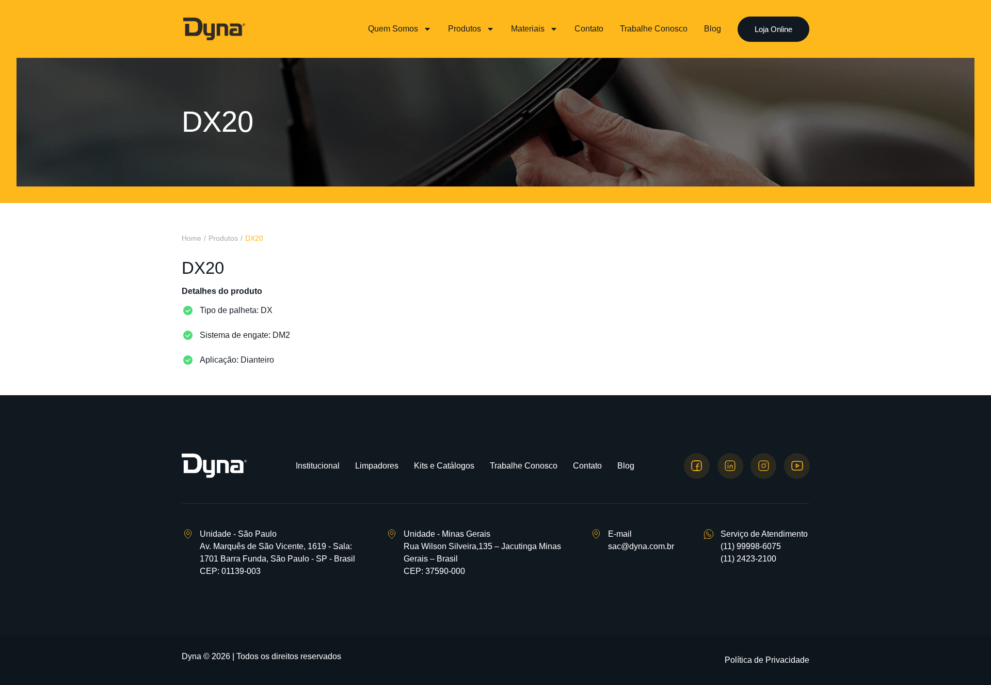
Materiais (528, 28)
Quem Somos (393, 28)
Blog (712, 28)
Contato (588, 28)
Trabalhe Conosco (654, 28)
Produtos (464, 28)
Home (191, 238)
